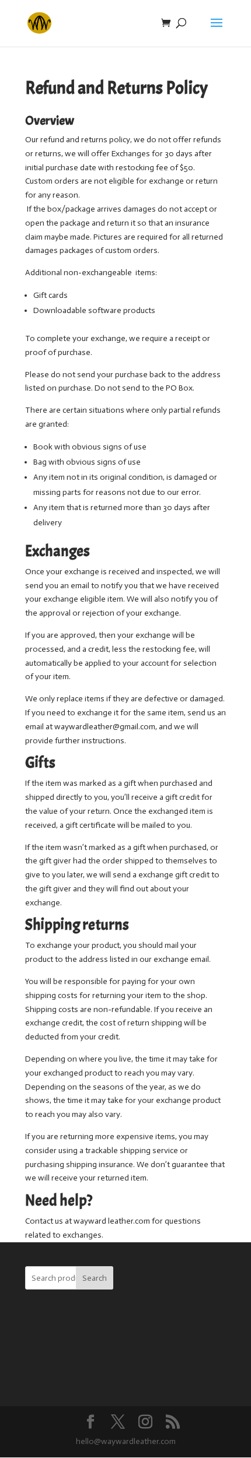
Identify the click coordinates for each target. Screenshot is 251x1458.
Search (94, 1278)
